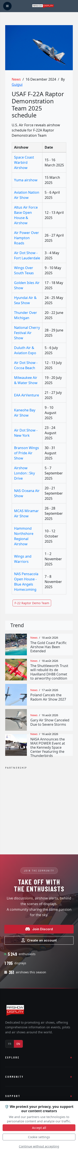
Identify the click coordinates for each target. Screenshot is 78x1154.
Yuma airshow (25, 180)
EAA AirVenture (26, 395)
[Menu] (7, 6)
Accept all (39, 1128)
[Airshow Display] (15, 1010)
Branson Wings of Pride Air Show (26, 453)
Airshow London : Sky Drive (24, 473)
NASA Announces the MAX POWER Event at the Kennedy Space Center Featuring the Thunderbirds (47, 747)
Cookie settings (39, 1137)
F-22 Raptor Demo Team (32, 603)
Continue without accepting (39, 1146)
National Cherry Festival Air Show (27, 332)
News (16, 79)
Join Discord (42, 929)
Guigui (17, 84)
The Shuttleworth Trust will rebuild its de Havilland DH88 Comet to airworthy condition (49, 672)
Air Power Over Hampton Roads (26, 237)
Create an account (42, 940)
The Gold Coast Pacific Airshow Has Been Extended (48, 647)
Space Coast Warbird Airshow (24, 162)
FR (9, 1044)
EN (18, 1044)
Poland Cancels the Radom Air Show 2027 (48, 697)
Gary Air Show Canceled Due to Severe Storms (49, 722)
